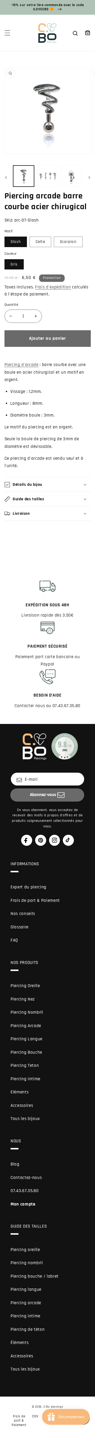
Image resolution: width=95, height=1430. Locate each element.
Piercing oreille (25, 1250)
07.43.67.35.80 (25, 1191)
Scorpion (68, 241)
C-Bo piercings (53, 1407)
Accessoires (22, 1105)
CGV (35, 1416)
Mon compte (23, 1204)
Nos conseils (23, 914)
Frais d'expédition (53, 287)
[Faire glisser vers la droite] (89, 177)
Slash (16, 241)
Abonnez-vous (43, 795)
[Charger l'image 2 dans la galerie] (47, 176)
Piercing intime (25, 1316)
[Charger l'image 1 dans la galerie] (23, 176)
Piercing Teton (25, 1065)
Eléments (19, 1092)
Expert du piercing (28, 887)
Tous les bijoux (25, 1119)
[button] (7, 33)
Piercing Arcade (26, 1026)
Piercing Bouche (26, 1052)
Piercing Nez (23, 999)
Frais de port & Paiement (35, 900)
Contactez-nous (26, 1178)
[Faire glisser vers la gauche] (6, 177)
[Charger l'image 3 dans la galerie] (71, 176)
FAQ (14, 940)
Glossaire (19, 927)
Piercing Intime (25, 1079)
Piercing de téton (28, 1329)
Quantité (11, 304)
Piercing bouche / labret (35, 1276)
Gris (14, 264)
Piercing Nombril (27, 1012)
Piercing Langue (26, 1039)
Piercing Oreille (25, 986)
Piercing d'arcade (21, 365)
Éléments (19, 1343)
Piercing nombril (27, 1263)
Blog (15, 1164)
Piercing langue (26, 1289)
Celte (40, 241)
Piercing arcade (26, 1303)
